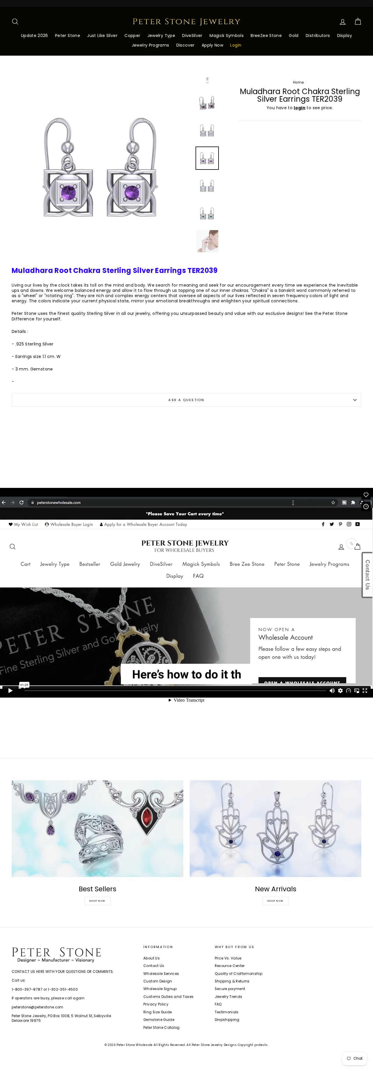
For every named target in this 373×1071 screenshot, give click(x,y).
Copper (132, 35)
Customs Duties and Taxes (168, 996)
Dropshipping (227, 1019)
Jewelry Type (161, 35)
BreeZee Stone (266, 35)
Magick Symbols (227, 35)
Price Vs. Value (228, 958)
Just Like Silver (102, 35)
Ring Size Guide (157, 1012)
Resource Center (230, 966)
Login (235, 45)
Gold (293, 35)
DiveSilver (192, 35)
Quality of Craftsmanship (238, 973)
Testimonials (227, 1012)
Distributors (318, 35)
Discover (185, 45)
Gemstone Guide (158, 1019)
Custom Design (157, 981)
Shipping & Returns (232, 981)
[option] (101, 167)
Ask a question (186, 400)
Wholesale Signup (160, 989)
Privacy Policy (155, 1004)
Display (344, 35)
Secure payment (230, 989)
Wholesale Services (161, 973)
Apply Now (212, 45)
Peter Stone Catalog (161, 1027)
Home (298, 82)
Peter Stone (67, 35)
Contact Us (153, 966)
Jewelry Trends (228, 996)
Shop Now (97, 901)
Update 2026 (34, 35)
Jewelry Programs (150, 45)
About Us (151, 958)
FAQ (218, 1004)
